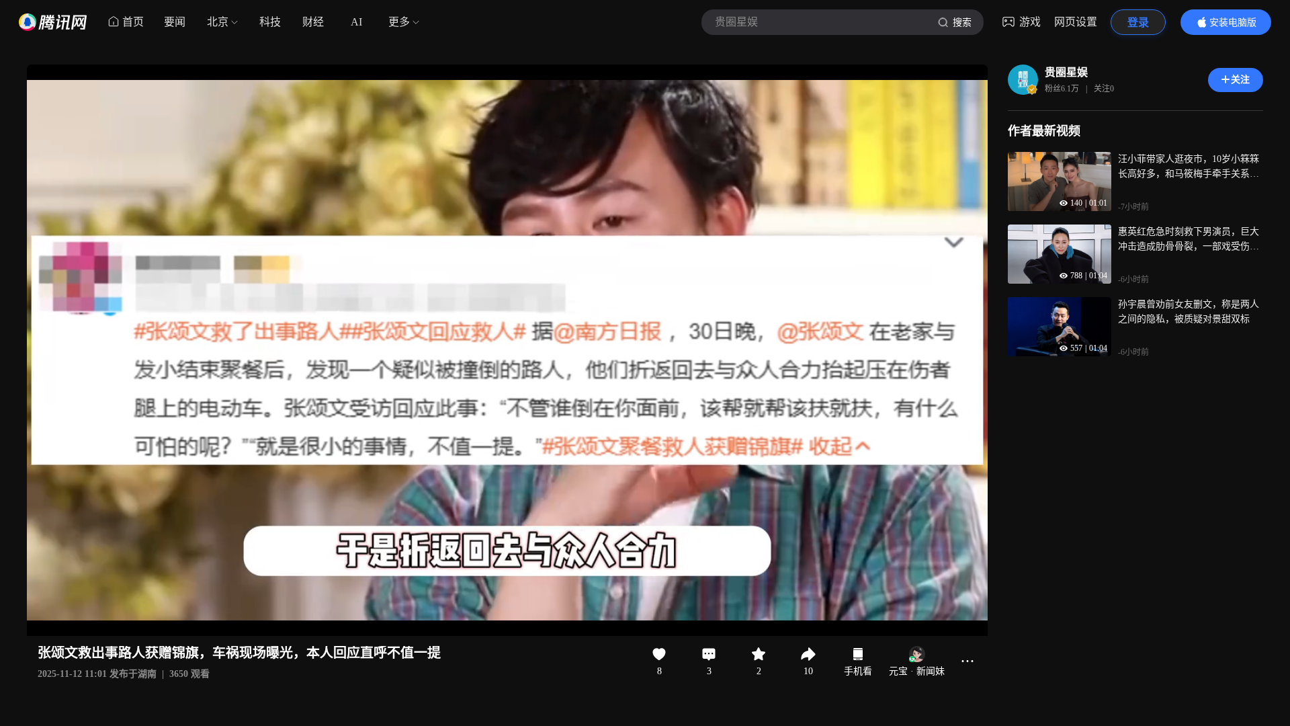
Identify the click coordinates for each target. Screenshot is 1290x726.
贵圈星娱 (1066, 72)
